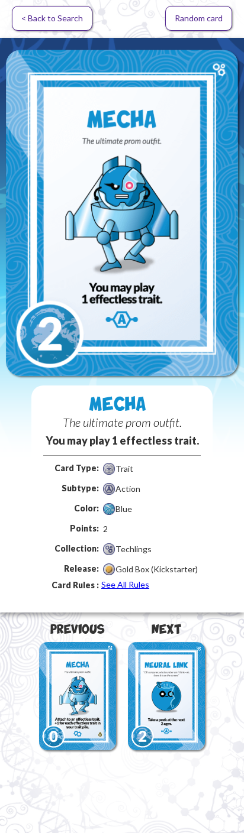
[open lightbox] (122, 213)
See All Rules (125, 584)
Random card (199, 18)
